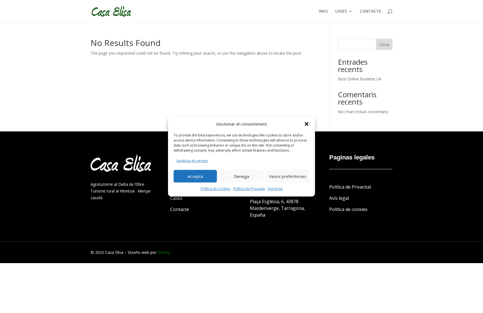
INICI (323, 11)
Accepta (195, 176)
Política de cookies (215, 188)
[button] (306, 124)
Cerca (384, 44)
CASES (341, 11)
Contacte (179, 209)
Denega (241, 176)
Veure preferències (287, 176)
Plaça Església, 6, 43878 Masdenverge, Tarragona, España (277, 208)
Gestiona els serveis (192, 161)
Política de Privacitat (249, 188)
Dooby (164, 252)
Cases (176, 198)
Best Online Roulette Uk (359, 79)
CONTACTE (370, 11)
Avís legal (275, 188)
